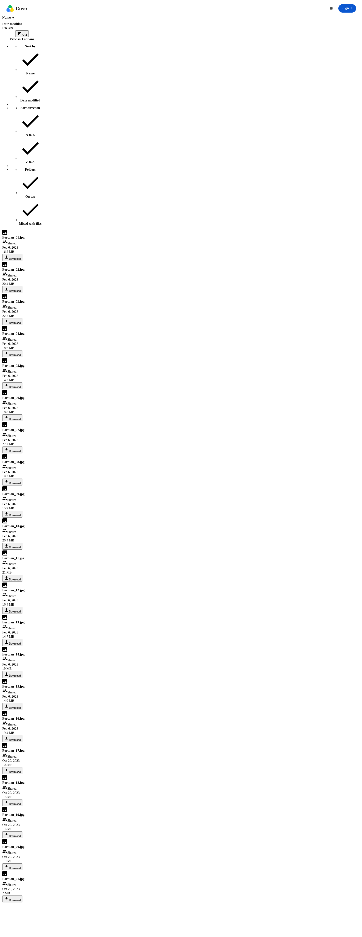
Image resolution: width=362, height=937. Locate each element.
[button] (331, 8)
